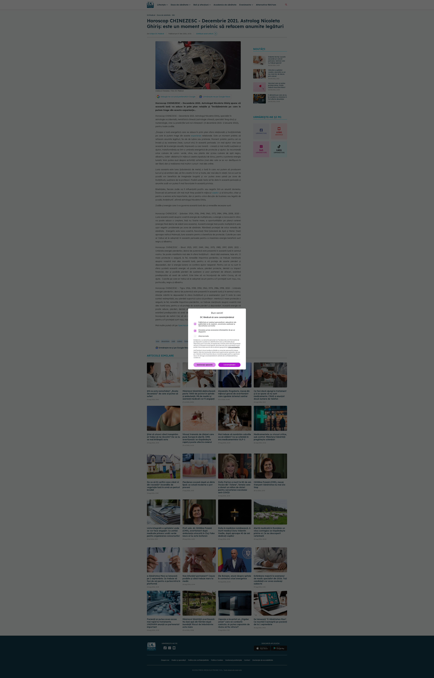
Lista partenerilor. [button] (234, 347)
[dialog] (217, 339)
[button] (217, 336)
